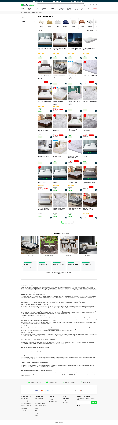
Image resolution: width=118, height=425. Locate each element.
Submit (94, 402)
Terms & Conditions (38, 400)
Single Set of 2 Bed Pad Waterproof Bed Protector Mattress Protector (73, 156)
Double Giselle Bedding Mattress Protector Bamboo (59, 49)
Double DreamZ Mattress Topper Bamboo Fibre (74, 209)
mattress (35, 349)
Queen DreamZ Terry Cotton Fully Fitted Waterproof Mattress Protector (44, 77)
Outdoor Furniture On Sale (26, 403)
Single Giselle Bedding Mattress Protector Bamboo (74, 129)
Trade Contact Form (53, 401)
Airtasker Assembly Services (40, 405)
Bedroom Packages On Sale (26, 400)
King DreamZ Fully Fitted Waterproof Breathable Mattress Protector (59, 103)
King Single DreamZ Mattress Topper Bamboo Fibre (59, 76)
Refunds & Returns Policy (40, 403)
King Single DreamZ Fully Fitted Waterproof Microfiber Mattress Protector (74, 103)
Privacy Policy (37, 401)
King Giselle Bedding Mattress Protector (59, 181)
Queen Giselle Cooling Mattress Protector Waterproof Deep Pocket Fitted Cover (44, 209)
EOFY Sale (23, 412)
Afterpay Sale (23, 410)
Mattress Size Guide (39, 412)
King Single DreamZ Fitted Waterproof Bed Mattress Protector (88, 209)
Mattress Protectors (38, 12)
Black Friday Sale (24, 406)
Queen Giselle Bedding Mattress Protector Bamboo (44, 102)
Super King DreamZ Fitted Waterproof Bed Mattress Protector (43, 130)
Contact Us (71, 374)
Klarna (36, 410)
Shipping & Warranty (39, 398)
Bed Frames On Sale (25, 401)
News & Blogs (37, 413)
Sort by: (87, 30)
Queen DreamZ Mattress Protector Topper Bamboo (60, 129)
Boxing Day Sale (24, 408)
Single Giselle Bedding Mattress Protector (89, 155)
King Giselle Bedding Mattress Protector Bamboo (89, 49)
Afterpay (36, 406)
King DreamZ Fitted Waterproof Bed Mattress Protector (74, 181)
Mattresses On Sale (25, 398)
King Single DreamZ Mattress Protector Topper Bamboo (59, 209)
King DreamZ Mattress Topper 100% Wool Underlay (59, 155)
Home (22, 12)
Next (96, 23)
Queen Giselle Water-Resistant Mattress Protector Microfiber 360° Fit (89, 182)
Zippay (36, 408)
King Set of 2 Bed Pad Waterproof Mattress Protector (90, 76)
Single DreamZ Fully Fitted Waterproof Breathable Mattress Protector (74, 77)
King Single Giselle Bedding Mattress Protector (43, 181)
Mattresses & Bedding (27, 12)
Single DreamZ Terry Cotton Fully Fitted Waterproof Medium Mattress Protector (74, 50)
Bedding (33, 12)
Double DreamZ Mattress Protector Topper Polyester (43, 155)
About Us (65, 396)
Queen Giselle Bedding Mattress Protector (44, 49)
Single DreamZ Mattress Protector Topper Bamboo (90, 102)
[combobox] (61, 4)
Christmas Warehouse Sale (26, 405)
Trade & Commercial (53, 399)
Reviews (36, 415)
